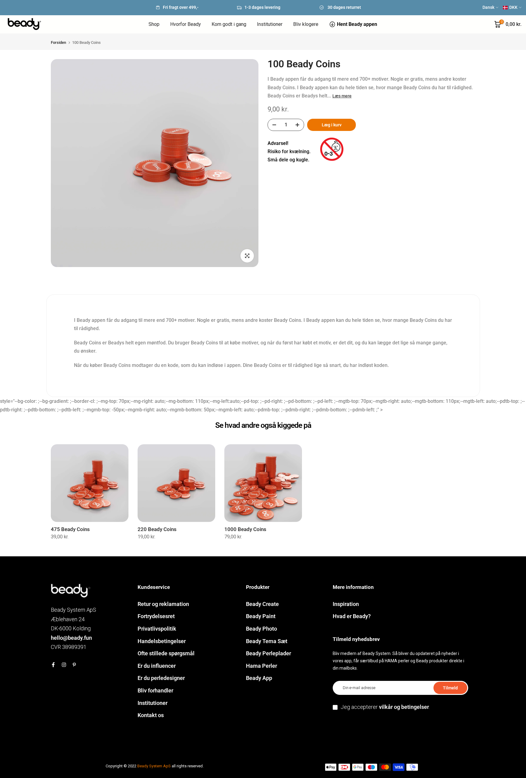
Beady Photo (261, 628)
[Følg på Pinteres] (74, 664)
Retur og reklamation (163, 604)
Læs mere (342, 95)
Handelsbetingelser (162, 641)
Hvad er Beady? (352, 616)
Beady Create (262, 604)
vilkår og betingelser (404, 707)
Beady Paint (260, 616)
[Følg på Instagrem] (64, 664)
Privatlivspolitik (157, 628)
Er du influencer (157, 666)
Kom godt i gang (229, 24)
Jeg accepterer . (385, 707)
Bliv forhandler (155, 690)
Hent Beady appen (357, 24)
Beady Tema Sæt (266, 641)
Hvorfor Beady (185, 24)
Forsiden (58, 42)
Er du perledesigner (161, 678)
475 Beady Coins (70, 529)
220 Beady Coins (157, 529)
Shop (154, 24)
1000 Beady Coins (245, 529)
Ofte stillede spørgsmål (166, 653)
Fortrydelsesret (156, 616)
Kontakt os (151, 715)
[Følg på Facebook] (53, 664)
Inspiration (346, 604)
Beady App (259, 678)
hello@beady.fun (71, 638)
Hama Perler (261, 666)
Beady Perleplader (268, 653)
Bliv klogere (305, 24)
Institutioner (269, 24)
